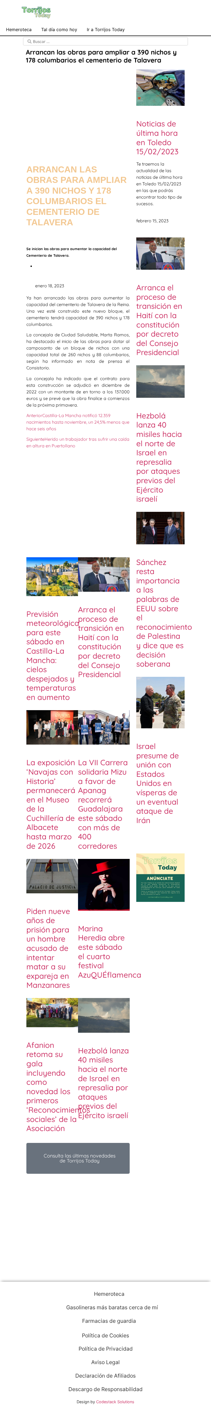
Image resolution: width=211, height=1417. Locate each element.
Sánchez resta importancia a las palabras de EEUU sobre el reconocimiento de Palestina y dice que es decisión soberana (164, 613)
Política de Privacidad (106, 1348)
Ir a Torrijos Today (106, 29)
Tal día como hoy (59, 29)
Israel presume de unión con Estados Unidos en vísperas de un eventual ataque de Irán (157, 783)
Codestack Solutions (115, 1401)
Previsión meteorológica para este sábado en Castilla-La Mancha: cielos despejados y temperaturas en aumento (52, 655)
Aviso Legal (105, 1362)
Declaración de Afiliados (105, 1375)
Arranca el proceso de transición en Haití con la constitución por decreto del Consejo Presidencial (101, 642)
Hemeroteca (19, 29)
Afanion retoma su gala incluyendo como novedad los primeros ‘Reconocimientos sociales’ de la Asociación (58, 1086)
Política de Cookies (105, 1335)
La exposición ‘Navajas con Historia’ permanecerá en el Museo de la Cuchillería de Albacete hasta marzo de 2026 (50, 804)
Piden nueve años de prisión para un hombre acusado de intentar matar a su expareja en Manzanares (48, 948)
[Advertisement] (78, 109)
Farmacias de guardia (108, 1321)
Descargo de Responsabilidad (105, 1389)
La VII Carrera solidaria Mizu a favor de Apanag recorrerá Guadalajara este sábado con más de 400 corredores (103, 804)
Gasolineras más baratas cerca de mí (111, 1307)
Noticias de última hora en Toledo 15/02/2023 (157, 137)
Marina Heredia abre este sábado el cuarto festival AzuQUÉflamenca (109, 952)
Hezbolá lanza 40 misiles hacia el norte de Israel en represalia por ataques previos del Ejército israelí (103, 1083)
